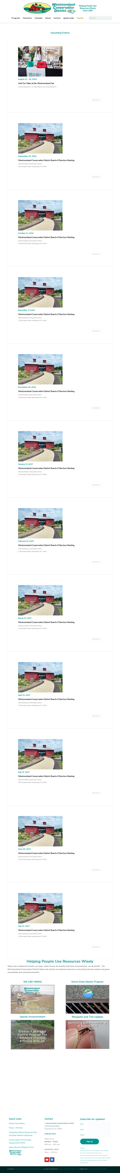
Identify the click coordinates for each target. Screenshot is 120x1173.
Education (27, 18)
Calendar (38, 18)
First (82, 1124)
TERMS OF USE (74, 1169)
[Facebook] (52, 1159)
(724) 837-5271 (50, 1134)
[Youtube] (47, 1159)
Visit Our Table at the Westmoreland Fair (36, 83)
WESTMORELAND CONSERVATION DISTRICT (28, 1169)
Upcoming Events (60, 32)
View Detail (96, 100)
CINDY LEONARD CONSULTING (97, 1169)
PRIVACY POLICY (63, 1169)
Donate (80, 18)
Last (82, 1129)
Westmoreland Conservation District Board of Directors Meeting (46, 160)
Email (82, 1135)
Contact (57, 18)
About (48, 18)
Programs (16, 18)
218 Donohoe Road (52, 1126)
